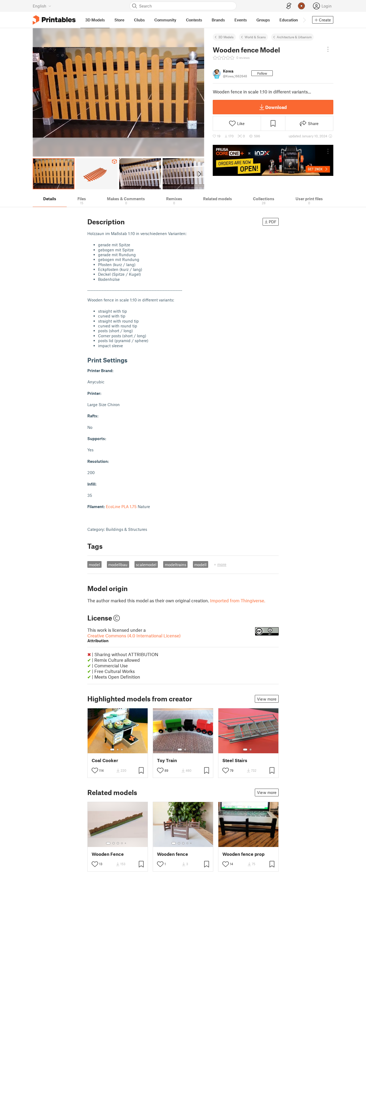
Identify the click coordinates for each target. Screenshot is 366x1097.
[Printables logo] (54, 20)
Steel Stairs (234, 760)
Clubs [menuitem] (139, 19)
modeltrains (175, 564)
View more (267, 699)
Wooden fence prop (243, 854)
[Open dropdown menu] (328, 49)
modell (200, 564)
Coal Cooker (105, 760)
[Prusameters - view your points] (301, 5)
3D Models (226, 37)
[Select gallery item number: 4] (122, 843)
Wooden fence (172, 854)
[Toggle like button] (95, 770)
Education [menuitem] (288, 19)
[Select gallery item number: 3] (122, 749)
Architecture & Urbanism (294, 37)
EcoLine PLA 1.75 (121, 506)
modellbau (118, 564)
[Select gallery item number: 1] (112, 749)
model (94, 564)
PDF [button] (273, 221)
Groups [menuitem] (263, 19)
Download (276, 107)
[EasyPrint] (289, 6)
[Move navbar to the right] (304, 20)
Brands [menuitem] (218, 19)
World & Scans (255, 37)
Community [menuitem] (165, 19)
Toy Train (167, 760)
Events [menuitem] (240, 19)
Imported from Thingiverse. (237, 600)
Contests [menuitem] (194, 19)
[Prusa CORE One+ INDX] (273, 160)
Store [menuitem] (119, 19)
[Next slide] (199, 173)
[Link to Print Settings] (132, 360)
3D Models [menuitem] (95, 19)
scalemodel (146, 564)
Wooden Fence (108, 854)
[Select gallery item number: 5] (126, 843)
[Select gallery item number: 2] (118, 749)
